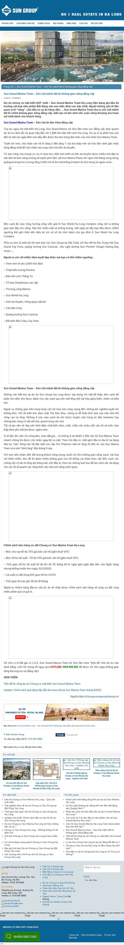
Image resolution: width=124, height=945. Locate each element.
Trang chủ (7, 23)
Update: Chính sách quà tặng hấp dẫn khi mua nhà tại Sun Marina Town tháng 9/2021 (53, 690)
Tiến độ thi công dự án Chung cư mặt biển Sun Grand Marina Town (42, 683)
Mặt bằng (58, 23)
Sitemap (73, 937)
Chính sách (43, 23)
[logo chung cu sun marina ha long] (23, 6)
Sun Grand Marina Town (18, 122)
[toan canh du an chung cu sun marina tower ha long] (62, 56)
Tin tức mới (97, 23)
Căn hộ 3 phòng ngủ (52, 869)
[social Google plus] (13, 903)
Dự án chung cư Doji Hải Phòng (58, 882)
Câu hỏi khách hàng (87, 726)
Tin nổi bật (91, 880)
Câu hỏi (83, 23)
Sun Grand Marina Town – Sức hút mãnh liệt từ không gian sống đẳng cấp (45, 726)
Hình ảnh (71, 23)
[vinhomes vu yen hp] (61, 712)
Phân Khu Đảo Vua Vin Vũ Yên (58, 888)
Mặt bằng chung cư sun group (57, 872)
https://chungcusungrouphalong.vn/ (99, 696)
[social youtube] (11, 906)
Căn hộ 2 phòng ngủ (52, 866)
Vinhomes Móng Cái (52, 885)
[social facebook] (11, 900)
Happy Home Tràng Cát (54, 896)
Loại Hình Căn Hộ (25, 23)
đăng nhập (18, 747)
